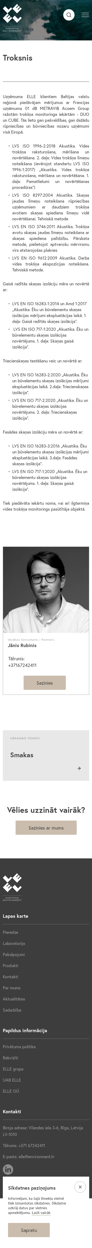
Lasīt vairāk (41, 1212)
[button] (85, 14)
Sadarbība (12, 1010)
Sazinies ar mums (46, 828)
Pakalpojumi (14, 954)
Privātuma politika (19, 1046)
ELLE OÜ (11, 1091)
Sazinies (45, 683)
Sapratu (29, 1230)
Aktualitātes (14, 999)
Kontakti (10, 976)
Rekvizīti (10, 1058)
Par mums (12, 988)
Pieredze (10, 932)
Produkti (10, 965)
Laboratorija (14, 943)
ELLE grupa (13, 1069)
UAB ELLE (12, 1080)
